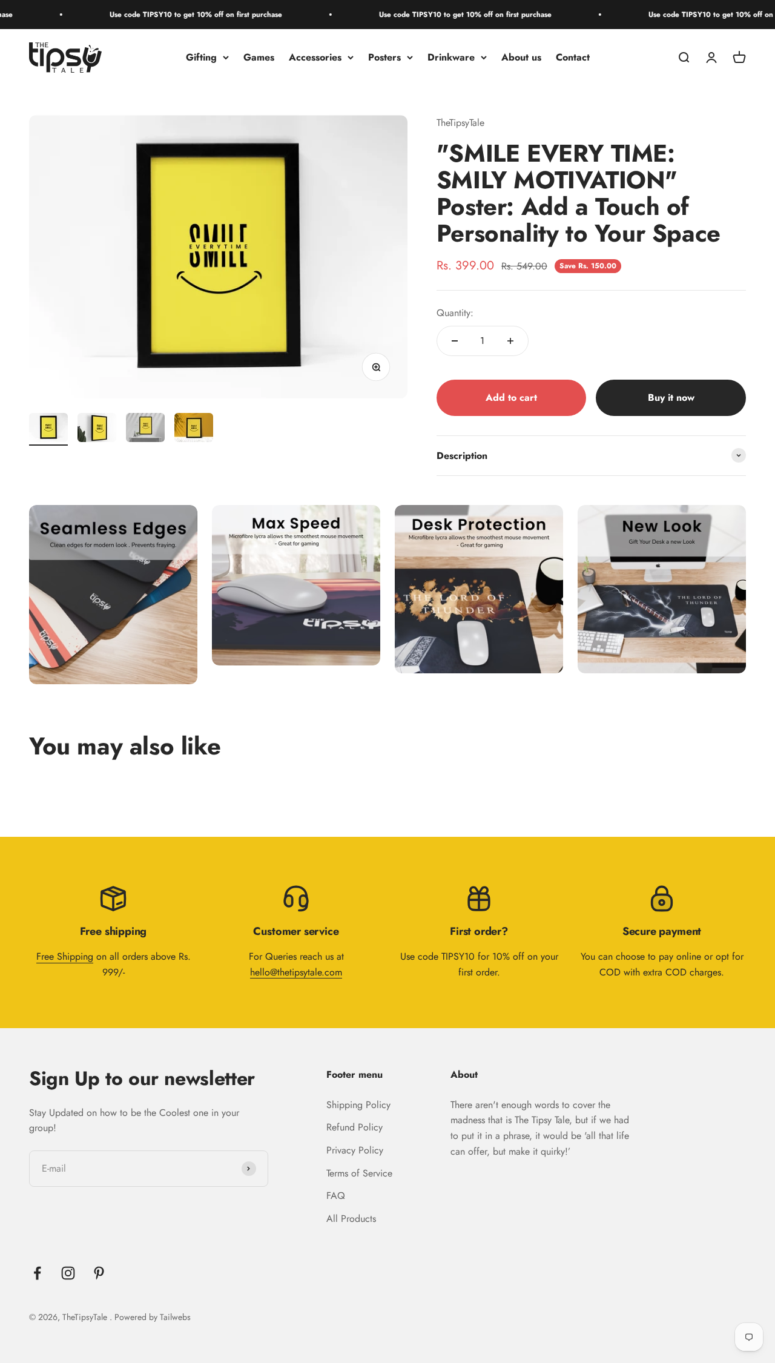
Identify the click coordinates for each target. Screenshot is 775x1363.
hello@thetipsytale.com (296, 972)
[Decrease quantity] (454, 340)
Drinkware (451, 57)
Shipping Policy (358, 1105)
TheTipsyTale (460, 123)
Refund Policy (354, 1127)
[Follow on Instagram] (68, 1273)
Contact (573, 57)
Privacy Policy (354, 1150)
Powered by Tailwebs (152, 1317)
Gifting (201, 57)
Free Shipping (64, 956)
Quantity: (455, 313)
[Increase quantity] (510, 340)
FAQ (335, 1196)
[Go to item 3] (145, 429)
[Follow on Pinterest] (99, 1273)
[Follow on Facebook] (37, 1273)
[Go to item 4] (193, 429)
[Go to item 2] (97, 429)
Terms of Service (359, 1173)
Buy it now (671, 397)
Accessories (315, 57)
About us (521, 57)
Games (258, 57)
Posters (384, 57)
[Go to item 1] (48, 429)
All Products (351, 1219)
